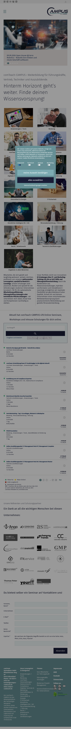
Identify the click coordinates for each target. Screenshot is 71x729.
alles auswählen (35, 180)
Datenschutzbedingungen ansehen (35, 185)
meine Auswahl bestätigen (35, 172)
